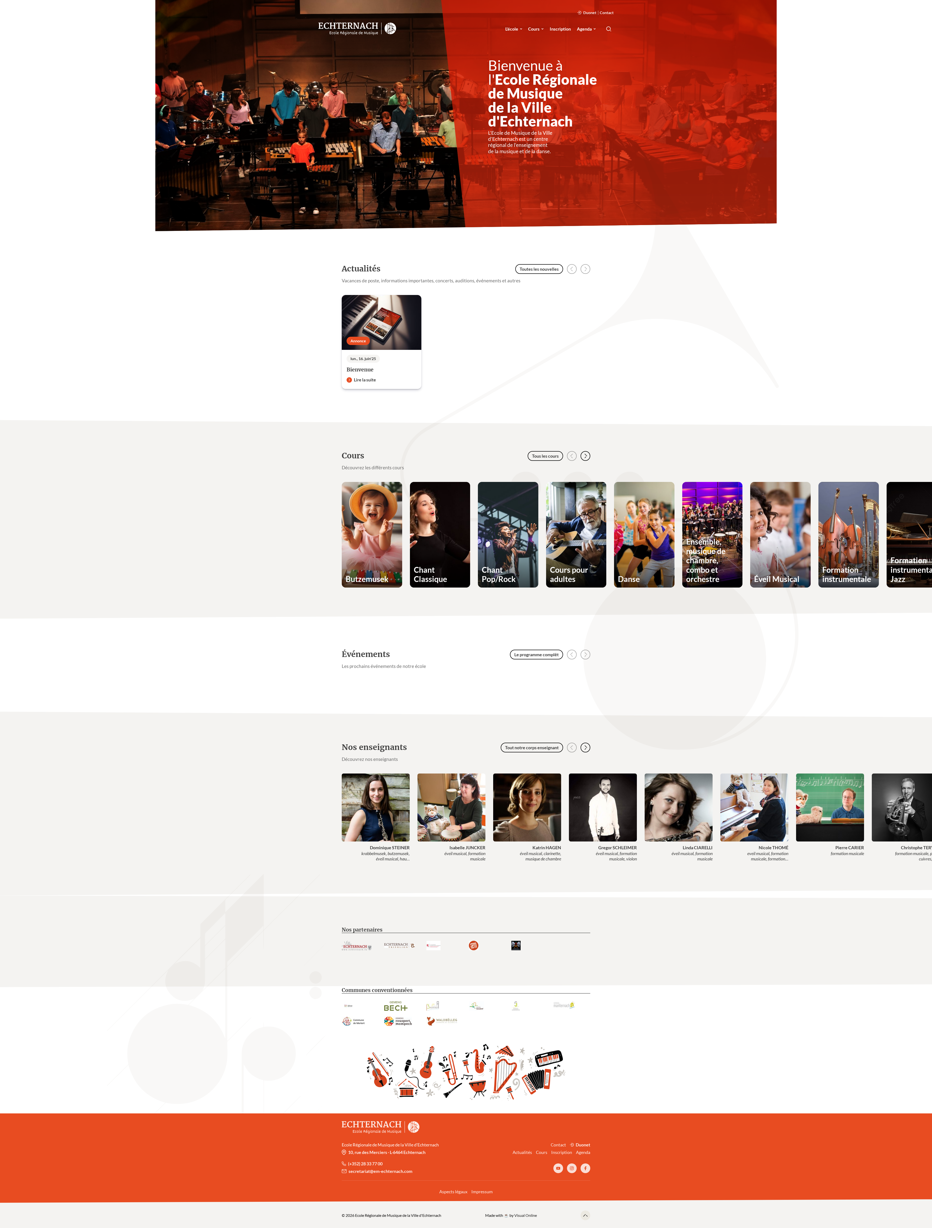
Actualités (522, 1152)
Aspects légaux (453, 1191)
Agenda (584, 29)
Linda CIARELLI (698, 847)
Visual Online (525, 1215)
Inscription (560, 29)
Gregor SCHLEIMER (617, 847)
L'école (511, 29)
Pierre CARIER (849, 847)
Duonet (589, 12)
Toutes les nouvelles (539, 269)
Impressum (482, 1191)
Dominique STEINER (390, 847)
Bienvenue (360, 369)
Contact (607, 12)
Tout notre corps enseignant (532, 747)
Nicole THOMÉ (773, 847)
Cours (534, 29)
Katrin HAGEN (547, 847)
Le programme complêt (536, 654)
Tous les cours (545, 456)
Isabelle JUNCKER (467, 847)
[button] (585, 456)
